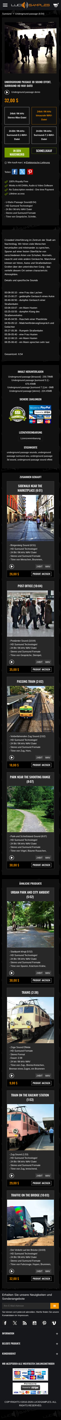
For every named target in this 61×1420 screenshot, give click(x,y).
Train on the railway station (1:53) (30, 1097)
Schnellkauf (44, 150)
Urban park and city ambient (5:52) (30, 894)
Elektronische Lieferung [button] (37, 162)
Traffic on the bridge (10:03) (30, 1195)
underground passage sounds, (22, 452)
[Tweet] (22, 172)
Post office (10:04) (30, 586)
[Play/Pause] (11, 566)
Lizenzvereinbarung (31, 438)
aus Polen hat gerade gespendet (24, 1410)
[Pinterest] (30, 172)
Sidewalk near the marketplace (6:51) (30, 488)
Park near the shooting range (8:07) (30, 779)
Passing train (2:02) (30, 681)
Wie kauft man (15, 162)
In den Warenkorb (17, 152)
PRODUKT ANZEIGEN (41, 574)
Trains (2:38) (30, 992)
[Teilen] (14, 172)
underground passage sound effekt (34, 459)
